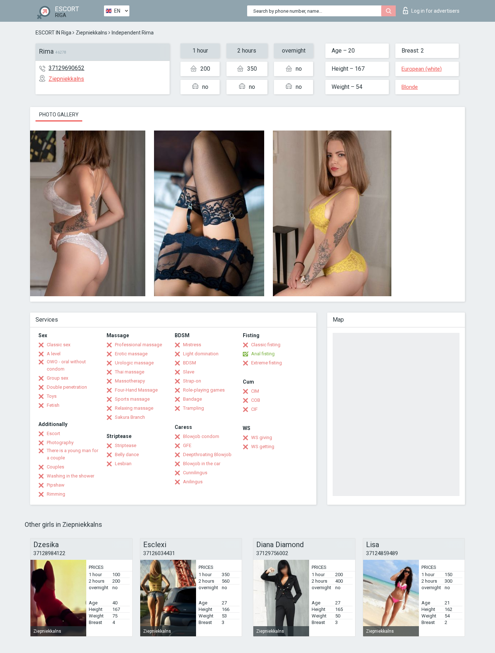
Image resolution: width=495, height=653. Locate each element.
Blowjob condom (201, 436)
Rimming (56, 494)
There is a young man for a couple (72, 454)
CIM (255, 391)
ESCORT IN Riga (53, 33)
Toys (52, 396)
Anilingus (193, 481)
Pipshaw (56, 485)
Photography (60, 442)
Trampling (193, 408)
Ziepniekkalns (91, 33)
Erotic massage (131, 353)
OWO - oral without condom (66, 365)
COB (255, 400)
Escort (53, 433)
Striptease (125, 445)
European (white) (422, 69)
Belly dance (127, 454)
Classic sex (58, 344)
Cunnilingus (195, 472)
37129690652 (66, 68)
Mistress (192, 344)
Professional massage (138, 344)
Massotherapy (130, 381)
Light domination (201, 353)
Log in (435, 11)
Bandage (192, 399)
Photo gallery (59, 114)
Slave (188, 372)
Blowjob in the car (201, 463)
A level (54, 353)
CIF (254, 409)
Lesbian (123, 463)
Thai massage (129, 372)
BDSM (189, 362)
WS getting (262, 446)
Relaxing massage (134, 408)
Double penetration (67, 387)
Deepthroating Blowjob (207, 454)
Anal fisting (263, 353)
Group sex (57, 378)
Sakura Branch (130, 417)
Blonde (410, 87)
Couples (55, 467)
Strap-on (192, 381)
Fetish (53, 405)
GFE (187, 445)
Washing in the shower (70, 476)
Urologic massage (134, 362)
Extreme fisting (266, 362)
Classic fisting (265, 344)
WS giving (261, 437)
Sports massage (132, 399)
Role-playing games (204, 390)
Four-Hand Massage (136, 390)
